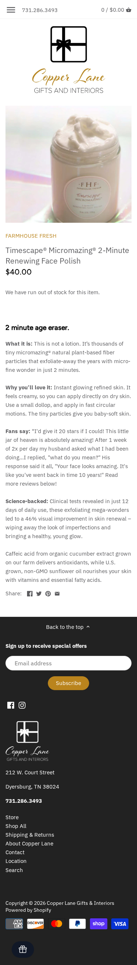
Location (16, 860)
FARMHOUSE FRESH (31, 235)
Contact (14, 852)
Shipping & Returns (29, 834)
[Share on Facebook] (30, 592)
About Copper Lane (29, 843)
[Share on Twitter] (39, 592)
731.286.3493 (40, 10)
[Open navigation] (10, 9)
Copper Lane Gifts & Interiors (80, 903)
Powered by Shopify (28, 910)
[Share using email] (57, 592)
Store (12, 817)
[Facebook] (10, 705)
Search (14, 870)
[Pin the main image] (48, 592)
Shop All (15, 825)
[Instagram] (22, 705)
